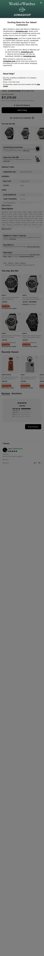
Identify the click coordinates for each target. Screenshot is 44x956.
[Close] (41, 3)
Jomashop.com (21, 31)
